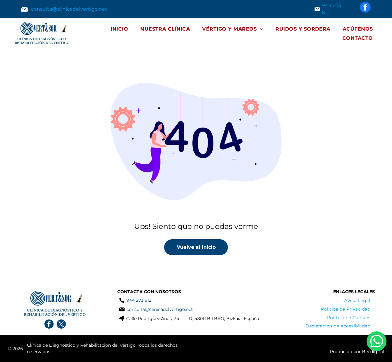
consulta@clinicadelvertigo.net (69, 9)
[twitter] (61, 324)
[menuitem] (119, 28)
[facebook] (365, 8)
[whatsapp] (376, 342)
